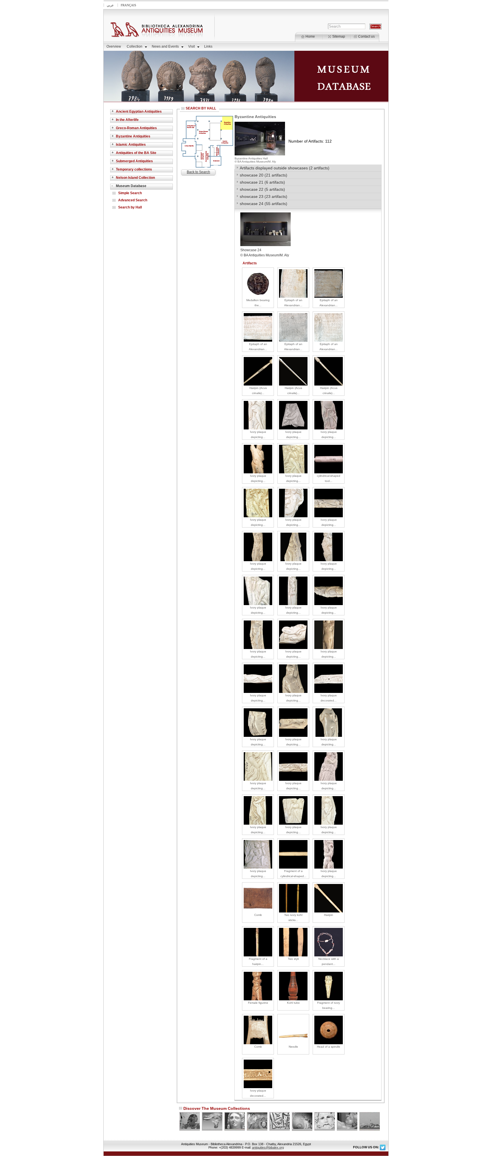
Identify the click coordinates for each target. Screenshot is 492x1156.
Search (376, 26)
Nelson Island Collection (135, 178)
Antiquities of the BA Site (136, 153)
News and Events (165, 46)
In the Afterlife (127, 120)
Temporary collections (134, 169)
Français (128, 5)
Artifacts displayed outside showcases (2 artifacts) (284, 168)
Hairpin (328, 914)
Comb (258, 914)
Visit (191, 46)
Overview (113, 46)
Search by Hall (130, 207)
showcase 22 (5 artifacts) (262, 189)
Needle (293, 1046)
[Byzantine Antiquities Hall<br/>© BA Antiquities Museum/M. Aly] (260, 154)
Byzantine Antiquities (133, 136)
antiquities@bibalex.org (268, 1147)
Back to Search (198, 172)
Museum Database (131, 186)
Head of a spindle (328, 1046)
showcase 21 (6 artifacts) (262, 182)
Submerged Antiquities (134, 161)
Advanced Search (132, 200)
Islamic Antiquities (131, 145)
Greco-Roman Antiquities (136, 128)
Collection (134, 46)
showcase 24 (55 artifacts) (263, 203)
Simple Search (130, 193)
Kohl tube (293, 1002)
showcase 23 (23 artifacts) (263, 196)
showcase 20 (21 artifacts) (263, 175)
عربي (110, 5)
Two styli (293, 958)
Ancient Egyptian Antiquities (139, 111)
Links (208, 46)
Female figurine (258, 1002)
